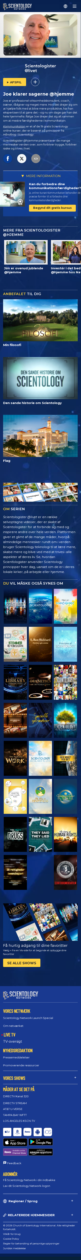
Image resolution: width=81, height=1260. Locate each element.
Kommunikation (14, 126)
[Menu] (74, 6)
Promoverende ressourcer (21, 1065)
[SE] (65, 644)
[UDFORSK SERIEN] (15, 606)
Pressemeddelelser (16, 1057)
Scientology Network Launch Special (28, 1018)
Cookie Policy (11, 1238)
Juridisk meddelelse (14, 1248)
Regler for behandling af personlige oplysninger (31, 1243)
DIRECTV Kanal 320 (16, 1096)
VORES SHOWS (14, 1078)
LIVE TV (9, 1034)
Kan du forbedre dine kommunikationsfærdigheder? (55, 186)
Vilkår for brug (12, 1233)
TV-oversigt (12, 1041)
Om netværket (13, 1025)
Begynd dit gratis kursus (52, 208)
